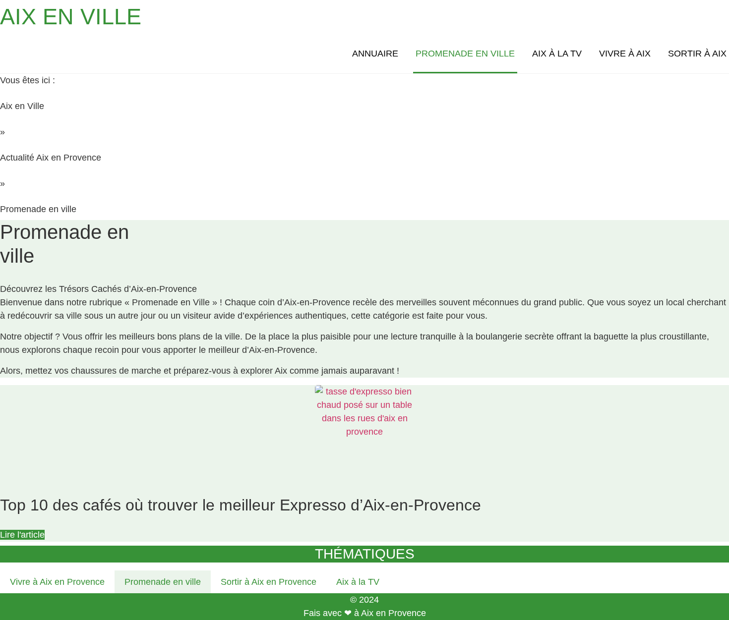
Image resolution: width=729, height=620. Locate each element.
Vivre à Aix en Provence (57, 582)
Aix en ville (70, 16)
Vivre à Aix (625, 53)
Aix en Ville (22, 106)
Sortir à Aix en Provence (268, 582)
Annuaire (375, 53)
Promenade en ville (465, 53)
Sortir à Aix (697, 53)
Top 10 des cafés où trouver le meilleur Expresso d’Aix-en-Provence (240, 505)
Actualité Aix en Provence (50, 158)
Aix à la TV (557, 53)
